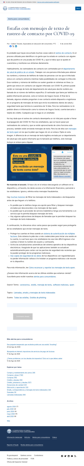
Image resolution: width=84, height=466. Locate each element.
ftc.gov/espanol (12, 455)
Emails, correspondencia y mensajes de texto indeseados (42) (29, 390)
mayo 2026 (11, 414)
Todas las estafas (21, 298)
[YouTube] (72, 456)
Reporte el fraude (12, 445)
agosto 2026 (11, 406)
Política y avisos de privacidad (17, 459)
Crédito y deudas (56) (15, 380)
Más (8, 421)
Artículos (27, 437)
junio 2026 (10, 411)
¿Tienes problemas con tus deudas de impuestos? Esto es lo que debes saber (34, 358)
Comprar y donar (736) (15, 375)
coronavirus (25, 285)
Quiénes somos (25, 455)
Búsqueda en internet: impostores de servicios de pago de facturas (30, 351)
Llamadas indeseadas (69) (16, 395)
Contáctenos (38, 455)
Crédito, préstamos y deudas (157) (19, 382)
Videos (54, 437)
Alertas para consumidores (41, 437)
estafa (33, 285)
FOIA (32, 459)
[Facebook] (62, 456)
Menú (78, 8)
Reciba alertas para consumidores (32, 445)
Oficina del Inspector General (17, 462)
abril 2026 (10, 416)
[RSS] (75, 456)
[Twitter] (65, 456)
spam (72, 285)
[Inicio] (17, 10)
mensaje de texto (44, 285)
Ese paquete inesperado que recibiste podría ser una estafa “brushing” (32, 344)
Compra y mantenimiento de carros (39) (21, 373)
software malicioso (60, 285)
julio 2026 (10, 409)
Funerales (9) (11, 392)
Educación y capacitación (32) (17, 387)
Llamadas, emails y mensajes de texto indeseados (34, 293)
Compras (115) (12, 378)
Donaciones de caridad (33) (17, 385)
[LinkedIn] (69, 456)
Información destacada (14, 437)
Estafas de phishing (38, 298)
